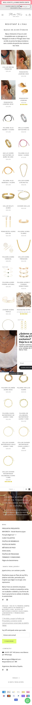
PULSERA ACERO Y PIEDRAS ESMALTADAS (23, 284)
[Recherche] (26, 15)
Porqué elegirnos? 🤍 (9, 535)
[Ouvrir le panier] (29, 15)
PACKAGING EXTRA (23, 310)
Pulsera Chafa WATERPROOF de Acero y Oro (8, 415)
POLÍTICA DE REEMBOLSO (10, 541)
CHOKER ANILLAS (23, 206)
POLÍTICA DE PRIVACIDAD (10, 554)
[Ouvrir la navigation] (2, 15)
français (15, 678)
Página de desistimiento (10, 560)
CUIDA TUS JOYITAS (8, 538)
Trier (11, 489)
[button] (24, 6)
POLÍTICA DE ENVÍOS (9, 544)
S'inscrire (9, 641)
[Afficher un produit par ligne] (26, 489)
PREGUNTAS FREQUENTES (11, 528)
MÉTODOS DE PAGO (8, 548)
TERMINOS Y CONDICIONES (11, 557)
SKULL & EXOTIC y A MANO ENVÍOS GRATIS (16, 2)
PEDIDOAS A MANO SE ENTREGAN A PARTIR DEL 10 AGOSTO (16, 7)
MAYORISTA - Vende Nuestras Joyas (14, 532)
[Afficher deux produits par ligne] (29, 489)
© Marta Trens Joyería (16, 682)
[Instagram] (7, 599)
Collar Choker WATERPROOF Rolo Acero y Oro (8, 444)
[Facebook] (3, 599)
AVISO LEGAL (6, 551)
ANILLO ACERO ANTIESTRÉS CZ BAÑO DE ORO (8, 155)
